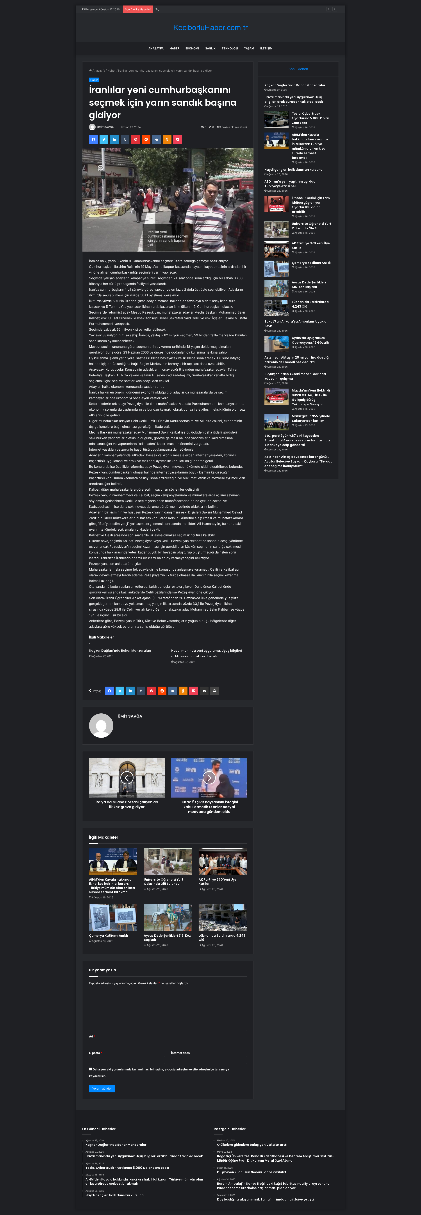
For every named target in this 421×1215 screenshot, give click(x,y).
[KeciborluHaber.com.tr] (210, 27)
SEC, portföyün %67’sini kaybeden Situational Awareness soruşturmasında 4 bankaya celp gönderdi (297, 440)
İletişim (266, 48)
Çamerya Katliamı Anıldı (108, 935)
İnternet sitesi (181, 1053)
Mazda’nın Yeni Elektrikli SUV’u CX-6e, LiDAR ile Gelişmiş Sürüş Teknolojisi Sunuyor (311, 397)
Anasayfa (156, 48)
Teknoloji (230, 48)
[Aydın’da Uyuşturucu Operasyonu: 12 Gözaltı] (276, 344)
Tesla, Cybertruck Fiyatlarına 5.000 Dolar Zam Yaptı (190, 9)
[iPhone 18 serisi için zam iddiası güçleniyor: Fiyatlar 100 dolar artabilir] (276, 204)
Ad (92, 1036)
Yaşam (249, 48)
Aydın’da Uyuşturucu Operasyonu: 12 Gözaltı (310, 340)
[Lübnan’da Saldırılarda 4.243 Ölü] (223, 917)
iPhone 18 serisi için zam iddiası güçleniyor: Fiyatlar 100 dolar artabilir (311, 205)
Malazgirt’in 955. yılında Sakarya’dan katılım (311, 418)
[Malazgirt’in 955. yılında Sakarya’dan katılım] (276, 422)
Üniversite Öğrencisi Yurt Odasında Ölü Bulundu (163, 881)
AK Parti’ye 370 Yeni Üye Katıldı (218, 881)
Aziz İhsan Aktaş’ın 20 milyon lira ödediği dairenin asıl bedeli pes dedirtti (296, 359)
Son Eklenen (298, 69)
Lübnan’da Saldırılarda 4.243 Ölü (222, 937)
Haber (174, 48)
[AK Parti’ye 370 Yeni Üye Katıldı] (223, 861)
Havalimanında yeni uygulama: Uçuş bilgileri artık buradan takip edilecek (293, 99)
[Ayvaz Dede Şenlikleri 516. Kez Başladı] (168, 917)
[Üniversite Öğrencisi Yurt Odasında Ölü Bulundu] (168, 861)
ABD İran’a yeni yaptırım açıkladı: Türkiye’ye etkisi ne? (290, 183)
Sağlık (210, 48)
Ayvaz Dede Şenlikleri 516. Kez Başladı (167, 937)
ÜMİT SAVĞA (105, 127)
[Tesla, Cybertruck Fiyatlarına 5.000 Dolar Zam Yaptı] (276, 119)
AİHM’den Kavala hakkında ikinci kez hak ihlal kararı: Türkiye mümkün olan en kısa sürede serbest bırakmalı (112, 885)
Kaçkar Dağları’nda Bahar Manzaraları (120, 650)
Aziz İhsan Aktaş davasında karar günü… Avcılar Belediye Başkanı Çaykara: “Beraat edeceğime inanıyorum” (298, 461)
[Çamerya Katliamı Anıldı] (113, 917)
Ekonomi (192, 48)
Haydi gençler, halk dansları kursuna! (293, 169)
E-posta (95, 1053)
